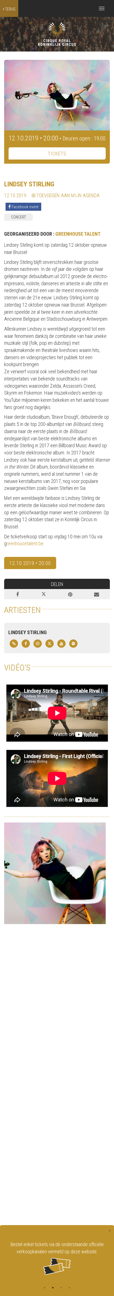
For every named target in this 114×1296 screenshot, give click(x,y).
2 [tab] (53, 1287)
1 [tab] (44, 1287)
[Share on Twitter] (44, 594)
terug (9, 9)
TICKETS (57, 153)
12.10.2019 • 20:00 (30, 563)
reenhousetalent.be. (26, 543)
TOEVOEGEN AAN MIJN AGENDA (67, 195)
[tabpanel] (57, 1258)
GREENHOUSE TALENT (77, 234)
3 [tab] (61, 1287)
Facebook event (24, 206)
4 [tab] (69, 1287)
